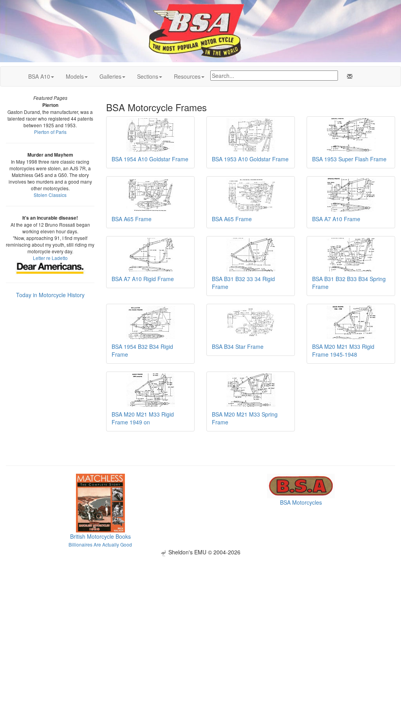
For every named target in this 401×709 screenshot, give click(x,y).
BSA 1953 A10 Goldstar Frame (250, 159)
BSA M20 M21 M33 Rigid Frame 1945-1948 (343, 350)
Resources (187, 76)
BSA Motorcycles (301, 502)
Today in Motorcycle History (50, 295)
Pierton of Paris (50, 131)
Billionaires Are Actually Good (100, 544)
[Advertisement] (200, 611)
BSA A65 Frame (132, 219)
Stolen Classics (50, 194)
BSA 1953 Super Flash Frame (349, 159)
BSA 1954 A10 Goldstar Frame (150, 159)
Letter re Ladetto (50, 257)
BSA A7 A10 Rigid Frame (143, 279)
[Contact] (348, 76)
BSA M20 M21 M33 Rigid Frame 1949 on (143, 418)
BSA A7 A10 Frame (336, 219)
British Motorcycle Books (100, 536)
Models (75, 76)
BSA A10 (39, 76)
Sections (147, 76)
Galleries (110, 76)
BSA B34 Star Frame (238, 346)
